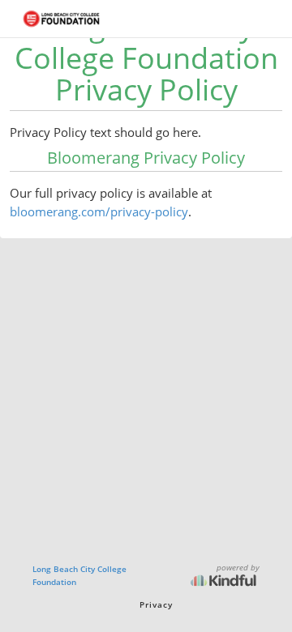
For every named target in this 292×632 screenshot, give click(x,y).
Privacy (156, 604)
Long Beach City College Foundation (79, 575)
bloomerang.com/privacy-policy (99, 211)
